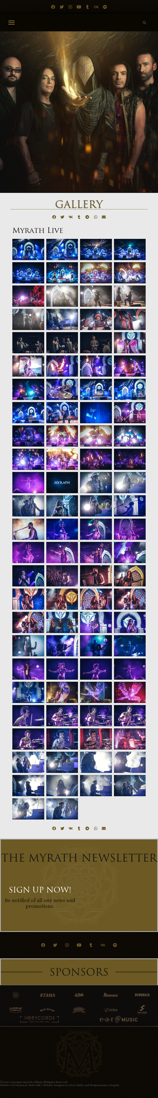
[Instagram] (70, 7)
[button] (11, 22)
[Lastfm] (96, 7)
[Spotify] (105, 7)
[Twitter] (62, 7)
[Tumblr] (88, 7)
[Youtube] (79, 7)
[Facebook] (53, 7)
